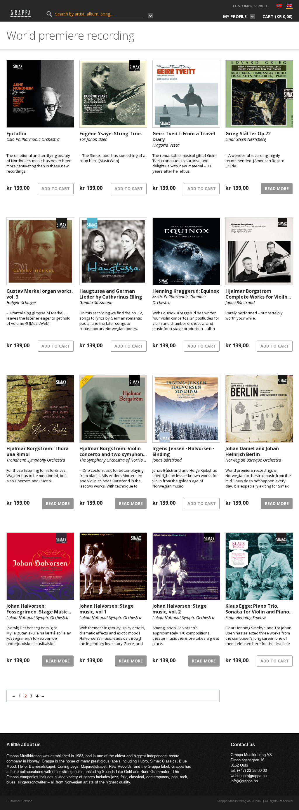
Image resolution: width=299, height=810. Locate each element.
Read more (277, 188)
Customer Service (250, 5)
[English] (289, 7)
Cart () (278, 16)
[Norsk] (279, 6)
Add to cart (55, 188)
